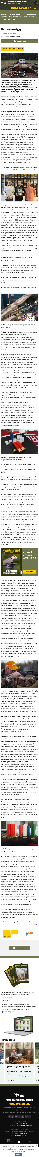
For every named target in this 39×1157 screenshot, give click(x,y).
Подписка (23, 8)
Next (36, 1061)
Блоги (32, 1108)
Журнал (14, 8)
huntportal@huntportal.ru (21, 1135)
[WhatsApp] (32, 933)
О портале (5, 1112)
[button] (18, 1148)
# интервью (20, 48)
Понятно (18, 1154)
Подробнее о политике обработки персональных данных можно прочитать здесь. (18, 1150)
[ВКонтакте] (27, 933)
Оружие (20, 1108)
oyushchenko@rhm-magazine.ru (24, 1125)
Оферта (18, 1112)
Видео (26, 1108)
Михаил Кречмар (15, 36)
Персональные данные (29, 1112)
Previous (3, 1061)
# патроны (12, 48)
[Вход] (35, 8)
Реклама (12, 1112)
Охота (14, 1108)
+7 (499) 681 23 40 (22, 1123)
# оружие (4, 48)
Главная (7, 1108)
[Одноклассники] (29, 933)
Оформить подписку (7, 1012)
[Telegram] (27, 935)
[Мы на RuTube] (19, 1118)
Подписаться (6, 1000)
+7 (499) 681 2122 (22, 1133)
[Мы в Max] (29, 1118)
